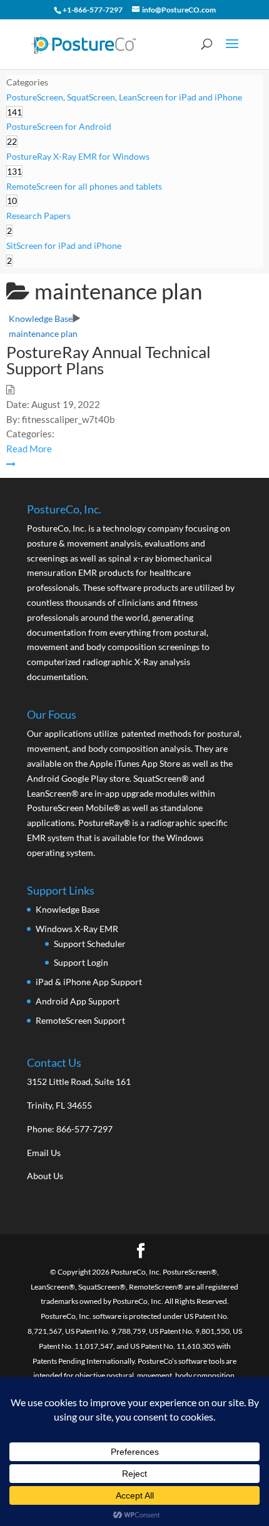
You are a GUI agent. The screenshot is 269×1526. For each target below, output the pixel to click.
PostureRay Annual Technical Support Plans (108, 360)
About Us (45, 1175)
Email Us (44, 1152)
